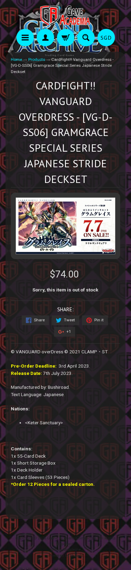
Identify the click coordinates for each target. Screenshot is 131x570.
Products (36, 59)
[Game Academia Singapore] (65, 15)
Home (16, 59)
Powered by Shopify (66, 555)
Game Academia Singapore (71, 538)
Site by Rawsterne (65, 549)
